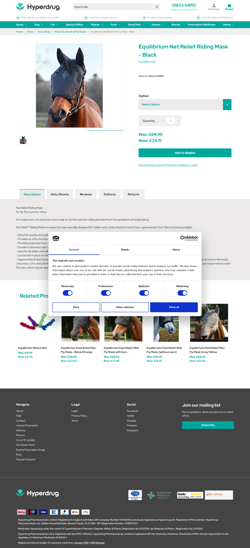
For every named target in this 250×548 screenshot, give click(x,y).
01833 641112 (184, 5)
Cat (53, 24)
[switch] (106, 293)
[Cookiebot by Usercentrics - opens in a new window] (183, 238)
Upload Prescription (27, 425)
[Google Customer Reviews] (219, 495)
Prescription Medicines (201, 24)
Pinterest (132, 425)
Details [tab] (125, 249)
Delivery (110, 194)
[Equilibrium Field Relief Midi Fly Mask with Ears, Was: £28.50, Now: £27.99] (123, 323)
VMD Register (97, 542)
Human (156, 24)
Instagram (132, 430)
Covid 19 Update (25, 440)
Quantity (149, 121)
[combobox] (116, 6)
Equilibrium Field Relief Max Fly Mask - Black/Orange (78, 350)
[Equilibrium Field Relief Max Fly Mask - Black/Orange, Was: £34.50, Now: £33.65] (80, 323)
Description (32, 194)
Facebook (132, 411)
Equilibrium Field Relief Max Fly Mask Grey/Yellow (207, 350)
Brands (176, 24)
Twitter (131, 415)
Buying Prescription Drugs (30, 450)
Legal (74, 411)
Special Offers (74, 24)
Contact (20, 420)
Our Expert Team (25, 445)
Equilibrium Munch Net (32, 348)
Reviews (86, 194)
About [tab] (176, 249)
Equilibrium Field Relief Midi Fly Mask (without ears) (164, 350)
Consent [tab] (74, 249)
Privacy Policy (79, 415)
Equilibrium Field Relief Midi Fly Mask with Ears (121, 350)
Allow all (174, 307)
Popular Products (26, 459)
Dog (37, 24)
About (19, 411)
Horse (19, 24)
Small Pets (134, 24)
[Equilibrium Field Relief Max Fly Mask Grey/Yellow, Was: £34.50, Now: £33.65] (209, 323)
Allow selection (125, 307)
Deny (76, 307)
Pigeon (95, 24)
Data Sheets (60, 194)
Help (18, 415)
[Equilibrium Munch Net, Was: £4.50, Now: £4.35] (38, 323)
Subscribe (208, 425)
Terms (74, 420)
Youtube (131, 420)
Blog (18, 454)
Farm (114, 24)
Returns (133, 194)
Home (227, 24)
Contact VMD (81, 542)
